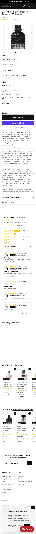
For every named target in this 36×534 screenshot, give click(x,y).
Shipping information (10, 197)
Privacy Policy (6, 490)
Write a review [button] (18, 225)
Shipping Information (25, 481)
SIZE (3, 56)
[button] (6, 20)
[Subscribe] (27, 526)
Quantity (5, 103)
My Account (5, 492)
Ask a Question (8, 202)
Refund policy (6, 487)
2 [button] (13, 314)
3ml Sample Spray (9, 65)
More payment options (18, 127)
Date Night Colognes (22, 409)
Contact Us (21, 476)
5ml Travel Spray (9, 70)
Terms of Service (7, 484)
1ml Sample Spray (9, 60)
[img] (14, 253)
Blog (3, 481)
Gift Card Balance (24, 484)
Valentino (5, 17)
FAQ (19, 479)
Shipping (4, 113)
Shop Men (5, 479)
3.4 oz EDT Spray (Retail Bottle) (14, 76)
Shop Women (6, 476)
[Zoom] (28, 47)
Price (4, 82)
